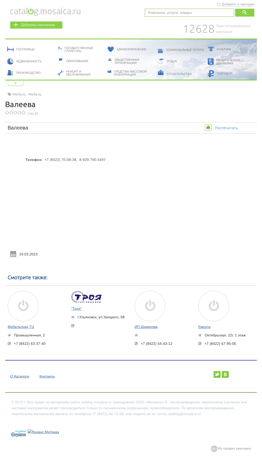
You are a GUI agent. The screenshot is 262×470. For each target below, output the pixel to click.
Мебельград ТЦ (21, 327)
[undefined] (16, 433)
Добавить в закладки (238, 4)
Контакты (47, 376)
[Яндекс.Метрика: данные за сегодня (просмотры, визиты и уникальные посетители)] (43, 432)
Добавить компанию (38, 25)
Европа (204, 327)
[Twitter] (217, 374)
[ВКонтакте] (225, 374)
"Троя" (76, 309)
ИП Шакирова (146, 327)
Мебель (19, 94)
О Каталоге (19, 376)
